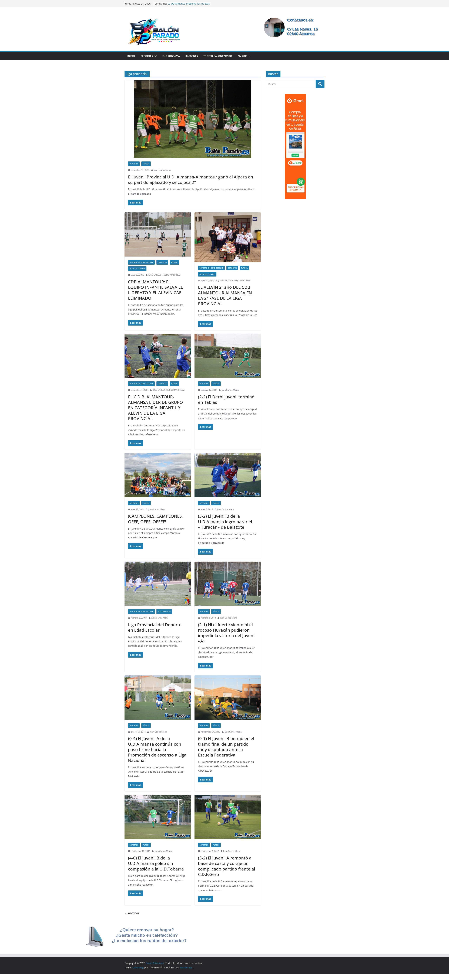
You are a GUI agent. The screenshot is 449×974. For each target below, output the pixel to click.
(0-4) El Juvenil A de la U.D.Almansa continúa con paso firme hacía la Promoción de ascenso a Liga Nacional (157, 749)
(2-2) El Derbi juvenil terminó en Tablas (226, 399)
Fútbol (146, 164)
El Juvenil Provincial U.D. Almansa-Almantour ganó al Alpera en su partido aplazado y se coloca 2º (190, 179)
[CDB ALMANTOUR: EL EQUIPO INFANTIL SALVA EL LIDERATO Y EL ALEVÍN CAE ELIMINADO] (158, 234)
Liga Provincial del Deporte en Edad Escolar (155, 627)
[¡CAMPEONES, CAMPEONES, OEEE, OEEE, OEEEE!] (158, 475)
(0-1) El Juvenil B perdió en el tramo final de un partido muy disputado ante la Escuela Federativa (226, 746)
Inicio (131, 56)
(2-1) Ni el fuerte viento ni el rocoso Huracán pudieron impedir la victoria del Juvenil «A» (226, 633)
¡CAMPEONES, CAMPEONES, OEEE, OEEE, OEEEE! (155, 518)
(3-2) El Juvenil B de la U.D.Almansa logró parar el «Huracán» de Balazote (225, 521)
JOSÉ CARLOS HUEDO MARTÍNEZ (164, 274)
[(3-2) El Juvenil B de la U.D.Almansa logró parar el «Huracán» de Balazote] (228, 475)
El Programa (171, 56)
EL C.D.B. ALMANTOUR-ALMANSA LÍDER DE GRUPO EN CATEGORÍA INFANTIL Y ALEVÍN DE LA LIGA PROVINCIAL (155, 408)
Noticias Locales (137, 268)
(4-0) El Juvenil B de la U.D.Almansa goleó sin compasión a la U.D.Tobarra (156, 863)
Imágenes (191, 56)
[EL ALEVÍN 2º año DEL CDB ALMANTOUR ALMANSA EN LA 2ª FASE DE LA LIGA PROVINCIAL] (228, 237)
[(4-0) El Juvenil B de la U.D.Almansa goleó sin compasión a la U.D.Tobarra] (158, 817)
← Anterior (132, 913)
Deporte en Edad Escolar (141, 262)
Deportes (146, 56)
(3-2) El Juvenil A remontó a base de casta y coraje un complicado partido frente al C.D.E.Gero (226, 866)
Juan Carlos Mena (162, 169)
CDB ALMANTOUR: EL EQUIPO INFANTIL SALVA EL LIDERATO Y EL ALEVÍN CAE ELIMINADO (155, 290)
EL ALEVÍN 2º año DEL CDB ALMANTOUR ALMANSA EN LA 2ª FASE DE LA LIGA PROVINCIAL (225, 295)
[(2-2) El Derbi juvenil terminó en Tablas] (228, 356)
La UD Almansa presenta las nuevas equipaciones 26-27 (189, 5)
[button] (155, 56)
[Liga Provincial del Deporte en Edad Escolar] (158, 584)
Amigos (242, 56)
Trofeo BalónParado (217, 56)
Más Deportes (164, 611)
